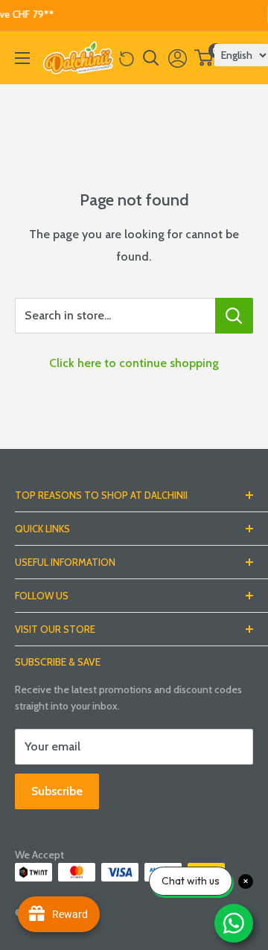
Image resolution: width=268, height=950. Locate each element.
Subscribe (57, 791)
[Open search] (151, 58)
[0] (204, 57)
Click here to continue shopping (134, 363)
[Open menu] (22, 58)
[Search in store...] (234, 316)
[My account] (177, 58)
